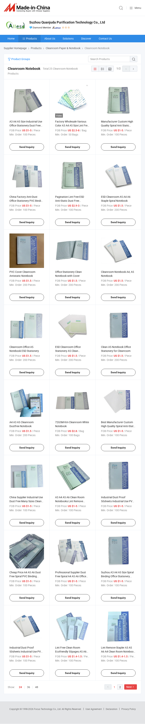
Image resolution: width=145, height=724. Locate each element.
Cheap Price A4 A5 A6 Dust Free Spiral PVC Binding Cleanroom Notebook (25, 576)
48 (36, 687)
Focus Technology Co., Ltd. (48, 708)
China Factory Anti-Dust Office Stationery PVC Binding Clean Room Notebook (26, 200)
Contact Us (105, 38)
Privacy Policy (128, 708)
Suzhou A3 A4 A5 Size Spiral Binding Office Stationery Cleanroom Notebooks (117, 576)
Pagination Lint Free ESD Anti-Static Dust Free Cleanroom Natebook (69, 200)
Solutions (68, 38)
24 (20, 687)
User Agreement (94, 708)
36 (28, 687)
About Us (49, 38)
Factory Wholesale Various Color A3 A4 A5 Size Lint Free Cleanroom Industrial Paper (72, 125)
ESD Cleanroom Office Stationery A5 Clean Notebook (68, 351)
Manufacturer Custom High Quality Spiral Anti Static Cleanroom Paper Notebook (117, 125)
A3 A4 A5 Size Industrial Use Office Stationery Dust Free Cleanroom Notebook (25, 125)
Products (31, 38)
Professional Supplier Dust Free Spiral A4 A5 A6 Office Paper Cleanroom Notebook (71, 576)
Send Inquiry (26, 146)
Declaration (111, 708)
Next (129, 687)
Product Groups (20, 59)
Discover (86, 38)
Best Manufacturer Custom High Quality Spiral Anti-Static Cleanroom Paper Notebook (118, 426)
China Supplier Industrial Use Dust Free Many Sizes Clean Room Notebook (26, 501)
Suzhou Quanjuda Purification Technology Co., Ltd (67, 22)
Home (11, 38)
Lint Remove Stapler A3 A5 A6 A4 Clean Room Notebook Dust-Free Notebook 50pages (118, 651)
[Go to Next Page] (133, 68)
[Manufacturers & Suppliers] (27, 7)
